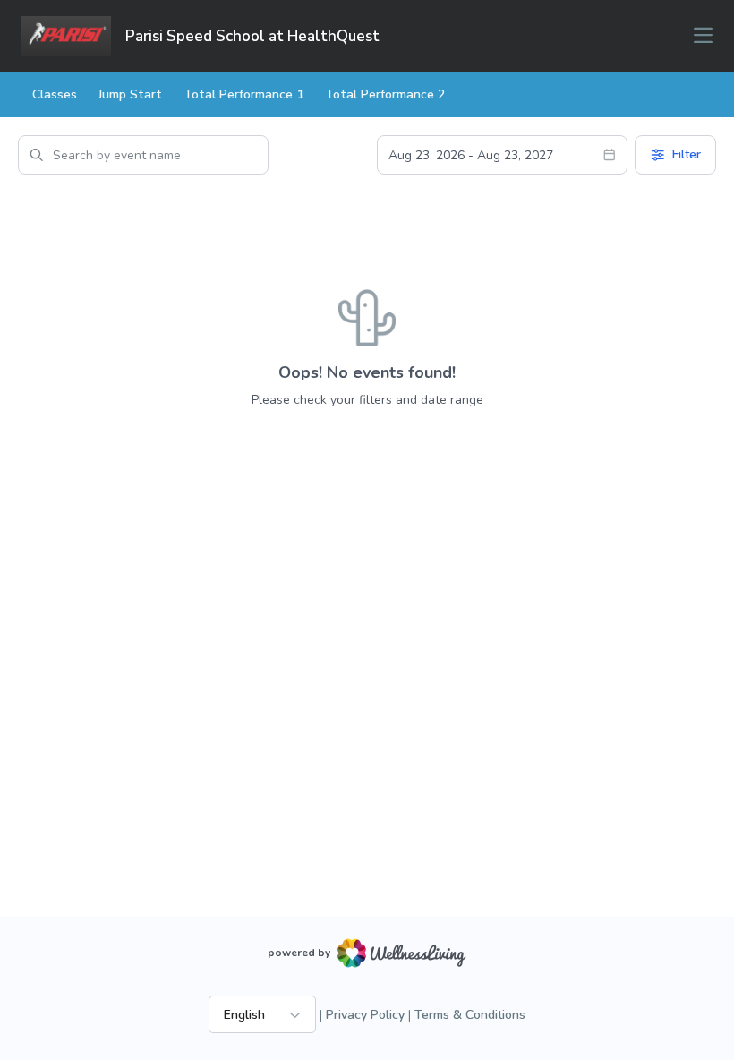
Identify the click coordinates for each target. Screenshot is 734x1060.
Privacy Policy (365, 1014)
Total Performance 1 (243, 94)
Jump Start (130, 94)
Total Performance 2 (385, 94)
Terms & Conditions (469, 1014)
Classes (54, 94)
